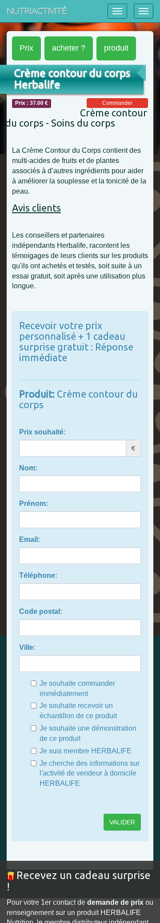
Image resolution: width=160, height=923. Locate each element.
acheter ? (68, 48)
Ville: (27, 647)
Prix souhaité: (42, 432)
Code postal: (40, 611)
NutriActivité (37, 11)
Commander (117, 103)
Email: (29, 539)
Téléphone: (38, 575)
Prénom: (33, 503)
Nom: (28, 468)
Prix (26, 48)
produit (116, 48)
